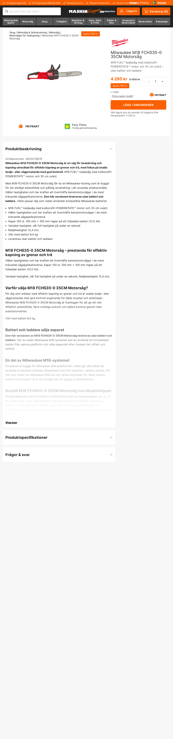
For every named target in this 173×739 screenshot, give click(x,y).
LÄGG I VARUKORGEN (138, 105)
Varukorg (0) (159, 11)
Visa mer (11, 422)
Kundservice (107, 11)
